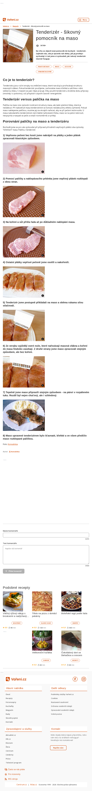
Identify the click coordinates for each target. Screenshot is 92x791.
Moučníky (17, 623)
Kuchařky (10, 706)
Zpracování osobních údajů (62, 710)
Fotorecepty (11, 702)
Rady (8, 714)
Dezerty (75, 660)
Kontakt (9, 722)
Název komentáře (10, 531)
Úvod (8, 694)
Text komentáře (10, 543)
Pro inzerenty (14, 774)
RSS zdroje (13, 779)
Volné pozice (56, 714)
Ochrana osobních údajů (61, 706)
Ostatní (68, 66)
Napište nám (58, 748)
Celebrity (10, 755)
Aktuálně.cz (11, 735)
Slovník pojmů (12, 718)
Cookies (54, 698)
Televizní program (13, 763)
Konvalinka (13, 444)
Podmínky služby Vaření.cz (62, 694)
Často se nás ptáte (16, 769)
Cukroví (46, 660)
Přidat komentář (15, 571)
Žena (8, 747)
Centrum (9, 751)
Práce (8, 759)
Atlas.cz (33, 784)
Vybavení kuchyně (44, 71)
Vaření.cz (6, 26)
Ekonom (9, 743)
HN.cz (8, 739)
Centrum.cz (22, 784)
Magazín (16, 26)
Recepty (9, 698)
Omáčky (75, 623)
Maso (57, 66)
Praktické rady (43, 66)
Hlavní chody (46, 623)
